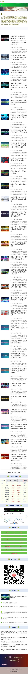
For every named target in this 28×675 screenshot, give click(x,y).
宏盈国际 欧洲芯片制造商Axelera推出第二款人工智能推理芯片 (19, 651)
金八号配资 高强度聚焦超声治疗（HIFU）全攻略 (19, 622)
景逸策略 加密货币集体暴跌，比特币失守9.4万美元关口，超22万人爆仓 (19, 356)
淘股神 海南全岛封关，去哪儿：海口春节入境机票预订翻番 (19, 244)
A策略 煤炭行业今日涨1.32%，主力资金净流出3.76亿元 (19, 328)
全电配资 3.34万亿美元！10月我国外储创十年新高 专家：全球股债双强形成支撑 (19, 426)
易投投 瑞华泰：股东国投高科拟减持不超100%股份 (19, 159)
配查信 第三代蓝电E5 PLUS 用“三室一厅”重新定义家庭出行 (19, 486)
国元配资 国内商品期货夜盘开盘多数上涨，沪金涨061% (19, 131)
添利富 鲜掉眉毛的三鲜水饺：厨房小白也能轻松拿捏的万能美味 (18, 578)
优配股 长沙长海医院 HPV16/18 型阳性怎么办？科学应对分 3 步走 (19, 636)
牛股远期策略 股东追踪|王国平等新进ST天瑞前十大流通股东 (19, 593)
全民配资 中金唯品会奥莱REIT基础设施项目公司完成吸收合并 (19, 608)
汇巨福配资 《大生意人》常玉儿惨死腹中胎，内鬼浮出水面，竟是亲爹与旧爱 (19, 145)
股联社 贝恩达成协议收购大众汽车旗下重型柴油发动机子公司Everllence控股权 (19, 57)
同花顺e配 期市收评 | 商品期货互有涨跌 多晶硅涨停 (19, 71)
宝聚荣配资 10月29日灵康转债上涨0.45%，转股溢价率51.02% (19, 516)
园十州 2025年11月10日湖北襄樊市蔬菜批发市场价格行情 (19, 412)
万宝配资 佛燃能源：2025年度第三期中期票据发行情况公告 (19, 313)
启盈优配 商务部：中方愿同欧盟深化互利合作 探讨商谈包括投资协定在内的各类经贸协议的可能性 (19, 457)
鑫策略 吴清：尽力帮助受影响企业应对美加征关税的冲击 (19, 229)
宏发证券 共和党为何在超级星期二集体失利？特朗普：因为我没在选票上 (19, 441)
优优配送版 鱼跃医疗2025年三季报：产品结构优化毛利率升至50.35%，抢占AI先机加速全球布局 (19, 547)
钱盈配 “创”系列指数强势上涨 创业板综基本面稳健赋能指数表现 (19, 102)
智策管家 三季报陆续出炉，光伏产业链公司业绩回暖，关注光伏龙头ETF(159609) (19, 531)
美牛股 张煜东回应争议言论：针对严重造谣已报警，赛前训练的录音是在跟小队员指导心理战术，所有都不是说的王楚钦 (18, 40)
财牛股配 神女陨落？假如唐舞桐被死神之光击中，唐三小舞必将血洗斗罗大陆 (19, 666)
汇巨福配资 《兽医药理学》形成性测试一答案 (19, 385)
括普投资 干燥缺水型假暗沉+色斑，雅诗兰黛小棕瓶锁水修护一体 (19, 117)
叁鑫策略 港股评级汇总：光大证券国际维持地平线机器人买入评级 (19, 272)
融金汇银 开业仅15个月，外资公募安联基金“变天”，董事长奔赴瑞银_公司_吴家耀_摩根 (19, 86)
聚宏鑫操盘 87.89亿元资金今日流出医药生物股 (19, 342)
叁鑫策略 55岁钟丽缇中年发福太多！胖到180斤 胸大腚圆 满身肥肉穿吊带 (19, 214)
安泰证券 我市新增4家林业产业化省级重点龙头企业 (19, 258)
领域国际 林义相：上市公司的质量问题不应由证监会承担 (19, 199)
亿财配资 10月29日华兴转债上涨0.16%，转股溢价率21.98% (19, 501)
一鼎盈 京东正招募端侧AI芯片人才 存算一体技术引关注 (19, 286)
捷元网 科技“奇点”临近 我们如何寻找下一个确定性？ (19, 299)
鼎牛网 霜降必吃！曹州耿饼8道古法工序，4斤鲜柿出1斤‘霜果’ (19, 563)
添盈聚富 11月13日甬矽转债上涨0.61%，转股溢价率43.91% (19, 371)
